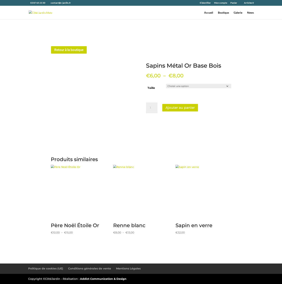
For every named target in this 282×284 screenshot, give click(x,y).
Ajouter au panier (180, 108)
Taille (151, 88)
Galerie (238, 12)
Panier (233, 3)
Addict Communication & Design (103, 279)
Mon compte (220, 3)
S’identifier (205, 3)
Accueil (208, 12)
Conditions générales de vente (89, 268)
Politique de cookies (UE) (45, 268)
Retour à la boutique (68, 50)
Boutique (223, 12)
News (250, 12)
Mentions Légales (128, 268)
